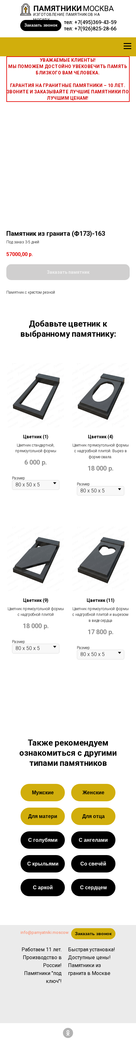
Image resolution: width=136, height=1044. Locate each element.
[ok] (68, 1033)
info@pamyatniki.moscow (45, 932)
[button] (40, 25)
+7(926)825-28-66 (95, 29)
